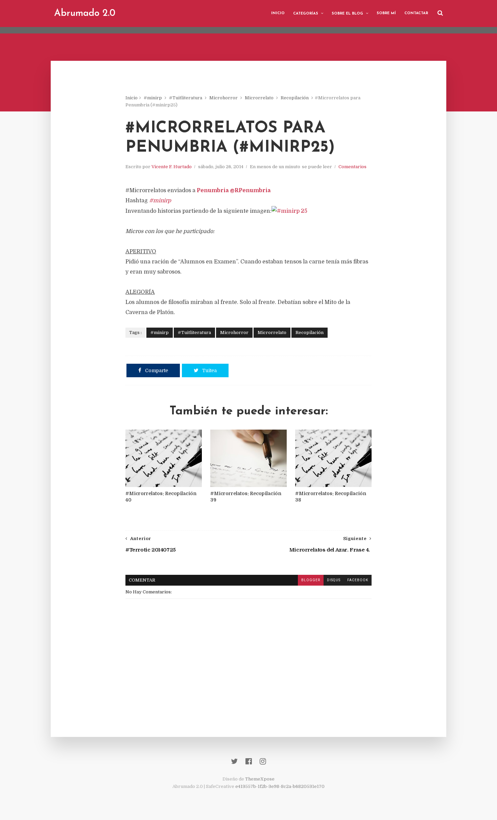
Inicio (278, 13)
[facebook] (248, 761)
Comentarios (352, 166)
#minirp (153, 97)
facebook (357, 580)
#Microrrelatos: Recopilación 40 (160, 497)
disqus (333, 580)
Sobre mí (386, 13)
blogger (310, 580)
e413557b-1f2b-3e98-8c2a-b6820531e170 (280, 786)
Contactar (416, 13)
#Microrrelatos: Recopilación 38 (330, 497)
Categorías (305, 14)
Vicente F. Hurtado (171, 166)
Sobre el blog (347, 14)
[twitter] (234, 761)
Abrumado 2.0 (84, 13)
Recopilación (295, 97)
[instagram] (263, 761)
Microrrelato (259, 97)
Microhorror (223, 97)
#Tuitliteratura (185, 97)
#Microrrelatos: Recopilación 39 (245, 497)
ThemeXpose (260, 778)
